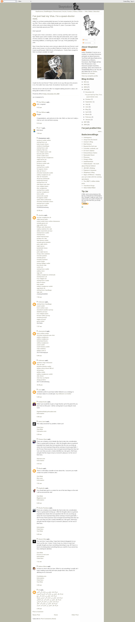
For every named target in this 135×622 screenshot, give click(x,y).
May (86, 109)
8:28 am (39, 503)
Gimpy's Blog (88, 159)
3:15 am (39, 463)
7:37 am (39, 326)
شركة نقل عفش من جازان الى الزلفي (48, 601)
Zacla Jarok (42, 421)
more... (100, 131)
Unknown (41, 302)
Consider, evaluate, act (91, 148)
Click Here (40, 427)
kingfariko (41, 488)
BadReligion (48, 11)
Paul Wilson (42, 102)
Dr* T (40, 128)
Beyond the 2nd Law (90, 146)
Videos (75, 11)
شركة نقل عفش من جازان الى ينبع (47, 596)
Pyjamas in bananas (90, 170)
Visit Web (40, 429)
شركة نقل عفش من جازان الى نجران (47, 605)
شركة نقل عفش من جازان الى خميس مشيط (50, 598)
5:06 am (39, 355)
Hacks (81, 11)
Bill (84, 50)
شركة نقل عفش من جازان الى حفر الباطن (49, 599)
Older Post (75, 615)
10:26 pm (40, 385)
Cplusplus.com (41, 431)
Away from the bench (90, 139)
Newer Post (36, 615)
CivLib (64, 11)
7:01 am (39, 483)
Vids (86, 11)
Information (40, 413)
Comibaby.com (41, 576)
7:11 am (39, 561)
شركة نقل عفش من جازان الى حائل (47, 603)
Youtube (92, 73)
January (88, 119)
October (88, 99)
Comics (69, 11)
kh (39, 590)
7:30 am (39, 297)
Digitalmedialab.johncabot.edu (46, 411)
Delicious (85, 73)
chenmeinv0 (42, 331)
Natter (91, 11)
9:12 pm (39, 107)
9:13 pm (39, 123)
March (87, 114)
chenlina (41, 215)
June (87, 107)
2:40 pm (39, 608)
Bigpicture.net (41, 498)
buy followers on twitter (63, 394)
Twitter (95, 71)
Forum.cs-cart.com (43, 554)
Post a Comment (38, 611)
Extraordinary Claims (90, 153)
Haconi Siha (42, 539)
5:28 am (39, 397)
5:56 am (39, 416)
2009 (85, 87)
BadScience (39, 11)
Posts (86, 40)
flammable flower (89, 155)
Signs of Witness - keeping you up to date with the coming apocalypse (91, 177)
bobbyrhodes (42, 402)
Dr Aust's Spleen (89, 150)
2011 (85, 82)
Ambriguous (88, 137)
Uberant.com (41, 458)
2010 (85, 84)
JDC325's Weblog (89, 168)
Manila (40, 468)
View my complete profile (90, 76)
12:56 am (39, 210)
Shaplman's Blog (89, 172)
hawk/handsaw (88, 161)
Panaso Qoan (42, 439)
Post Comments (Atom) (48, 618)
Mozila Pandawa (43, 508)
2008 (85, 89)
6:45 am (39, 534)
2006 (85, 124)
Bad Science (88, 144)
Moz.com (40, 478)
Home (56, 615)
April (87, 112)
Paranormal (57, 11)
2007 (85, 122)
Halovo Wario (42, 566)
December (88, 92)
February (88, 117)
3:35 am (39, 585)
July (86, 104)
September (89, 102)
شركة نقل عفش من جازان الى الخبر (47, 592)
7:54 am (39, 133)
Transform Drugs (89, 185)
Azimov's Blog (88, 142)
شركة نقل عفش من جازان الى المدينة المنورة (50, 594)
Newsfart (96, 11)
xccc (39, 389)
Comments (87, 43)
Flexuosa (86, 157)
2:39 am (39, 434)
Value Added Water (90, 187)
